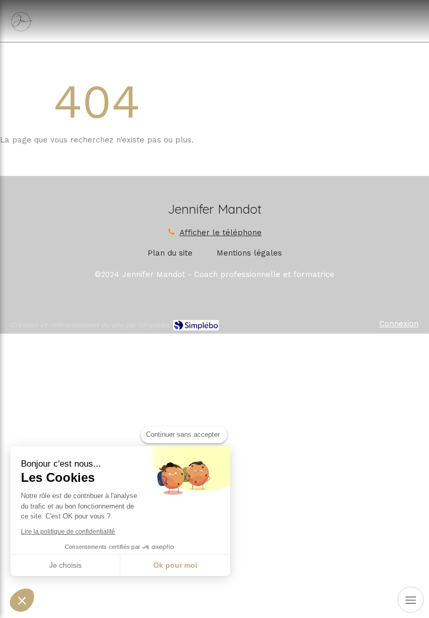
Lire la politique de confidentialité (68, 531)
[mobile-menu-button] (411, 600)
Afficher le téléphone (220, 232)
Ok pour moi (175, 565)
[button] (22, 600)
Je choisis (65, 565)
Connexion (399, 323)
